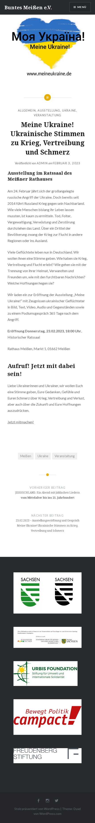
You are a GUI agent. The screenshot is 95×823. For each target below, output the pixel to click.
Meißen (25, 456)
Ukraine (69, 110)
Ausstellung (49, 110)
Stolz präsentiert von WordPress (37, 809)
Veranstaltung (47, 115)
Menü (81, 7)
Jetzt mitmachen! (21, 422)
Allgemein (27, 110)
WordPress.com (50, 813)
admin (42, 163)
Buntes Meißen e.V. (28, 7)
